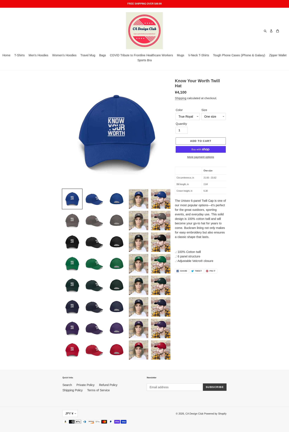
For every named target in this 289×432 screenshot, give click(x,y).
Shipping (180, 98)
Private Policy (85, 385)
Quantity (181, 123)
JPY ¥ (69, 413)
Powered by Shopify (215, 413)
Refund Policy (108, 385)
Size (204, 110)
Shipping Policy (72, 390)
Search (67, 385)
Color (179, 110)
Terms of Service (98, 390)
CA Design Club (194, 413)
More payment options (200, 157)
